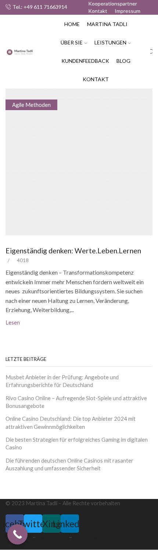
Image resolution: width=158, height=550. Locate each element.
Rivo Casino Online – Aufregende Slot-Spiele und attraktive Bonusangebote (76, 402)
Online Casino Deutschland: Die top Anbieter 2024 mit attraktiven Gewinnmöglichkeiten (71, 422)
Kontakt (97, 11)
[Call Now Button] (17, 534)
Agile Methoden (31, 104)
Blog (123, 61)
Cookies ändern (92, 536)
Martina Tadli (107, 24)
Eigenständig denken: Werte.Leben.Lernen (73, 250)
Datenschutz (52, 536)
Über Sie (72, 42)
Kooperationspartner (112, 3)
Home (72, 24)
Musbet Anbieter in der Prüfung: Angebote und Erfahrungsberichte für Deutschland (62, 381)
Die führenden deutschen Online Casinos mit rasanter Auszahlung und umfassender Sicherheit (69, 464)
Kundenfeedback (85, 61)
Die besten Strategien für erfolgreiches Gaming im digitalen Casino (77, 443)
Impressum (127, 11)
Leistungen (110, 42)
